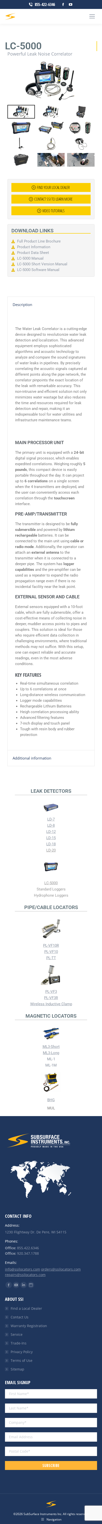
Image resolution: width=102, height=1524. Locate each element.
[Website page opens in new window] (31, 1285)
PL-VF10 (51, 951)
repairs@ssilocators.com (25, 1274)
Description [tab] (22, 304)
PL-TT (51, 958)
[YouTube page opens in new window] (70, 4)
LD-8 (51, 825)
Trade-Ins (18, 1343)
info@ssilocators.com (22, 1269)
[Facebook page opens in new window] (63, 4)
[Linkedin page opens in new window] (23, 1285)
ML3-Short (51, 1046)
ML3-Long (51, 1053)
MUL (51, 1108)
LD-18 (51, 844)
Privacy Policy (22, 1351)
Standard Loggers (51, 889)
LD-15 (51, 838)
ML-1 (51, 1059)
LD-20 (51, 850)
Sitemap (17, 1369)
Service (17, 1334)
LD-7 (51, 819)
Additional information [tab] (32, 758)
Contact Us (19, 1317)
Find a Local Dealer (26, 1308)
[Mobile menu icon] (92, 16)
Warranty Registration (29, 1325)
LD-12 (51, 831)
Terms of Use (21, 1360)
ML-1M (51, 1065)
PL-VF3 (51, 991)
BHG (51, 1100)
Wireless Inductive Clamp (51, 1004)
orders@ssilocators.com (61, 1269)
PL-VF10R (51, 945)
